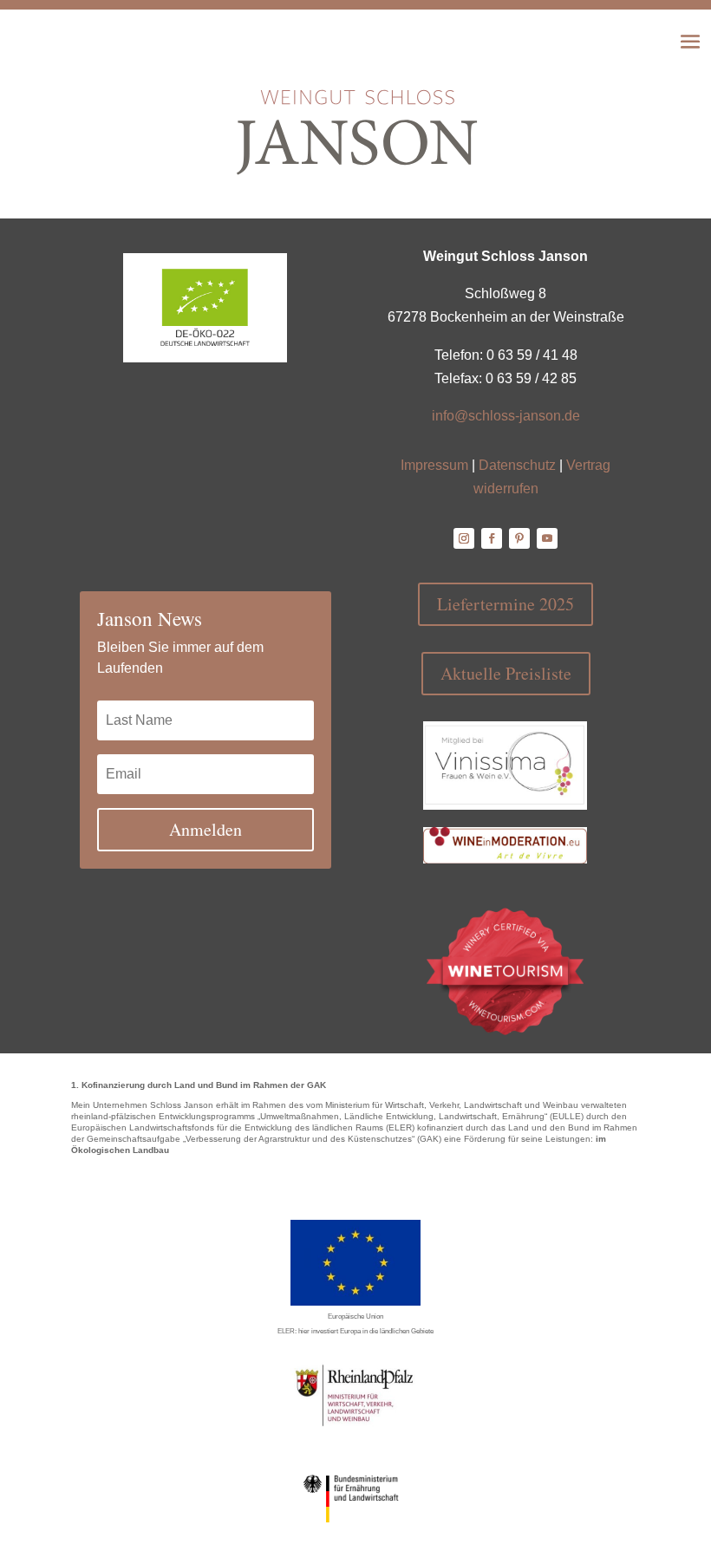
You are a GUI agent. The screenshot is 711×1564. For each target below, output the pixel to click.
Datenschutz (517, 465)
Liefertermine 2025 (505, 604)
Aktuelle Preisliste (505, 673)
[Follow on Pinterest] (519, 538)
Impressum (434, 465)
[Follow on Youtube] (547, 538)
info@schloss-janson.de (506, 415)
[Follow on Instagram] (463, 538)
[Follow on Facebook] (491, 538)
